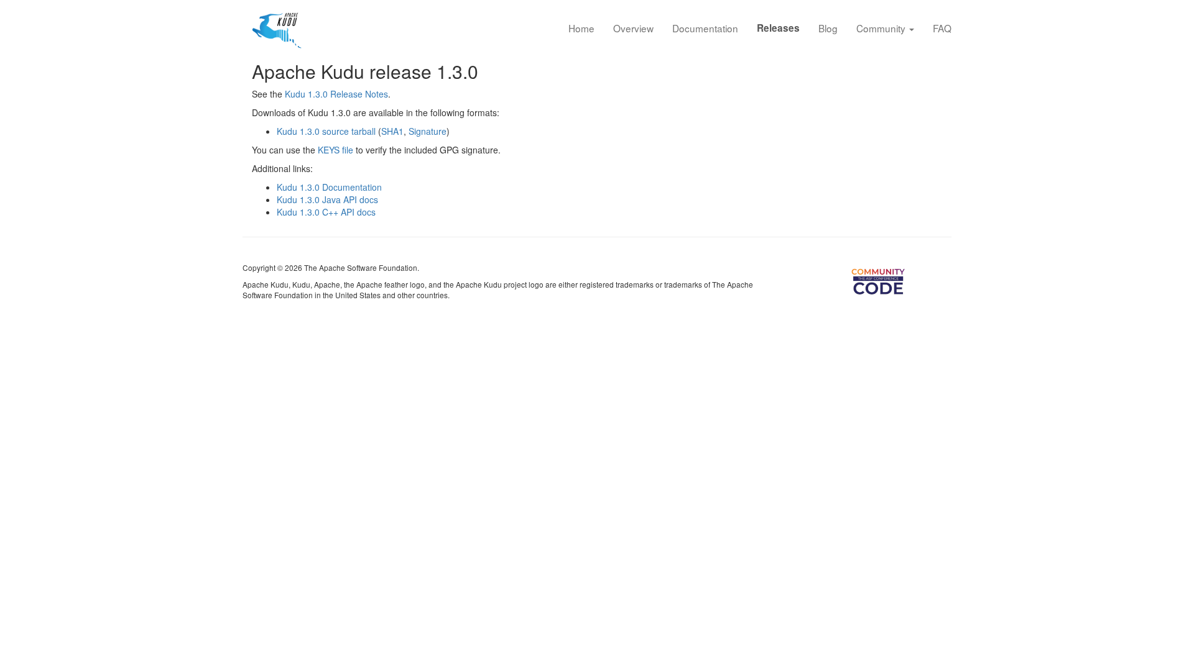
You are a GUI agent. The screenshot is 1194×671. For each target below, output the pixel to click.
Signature (428, 131)
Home (581, 28)
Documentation (705, 28)
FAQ (942, 28)
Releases (778, 28)
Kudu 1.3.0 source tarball (326, 131)
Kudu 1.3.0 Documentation (329, 187)
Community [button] (882, 28)
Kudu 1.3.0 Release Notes (336, 94)
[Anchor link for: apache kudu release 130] (487, 71)
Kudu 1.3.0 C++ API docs (326, 212)
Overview (633, 28)
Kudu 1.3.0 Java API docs (327, 199)
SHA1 (392, 131)
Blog (828, 28)
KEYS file (335, 150)
